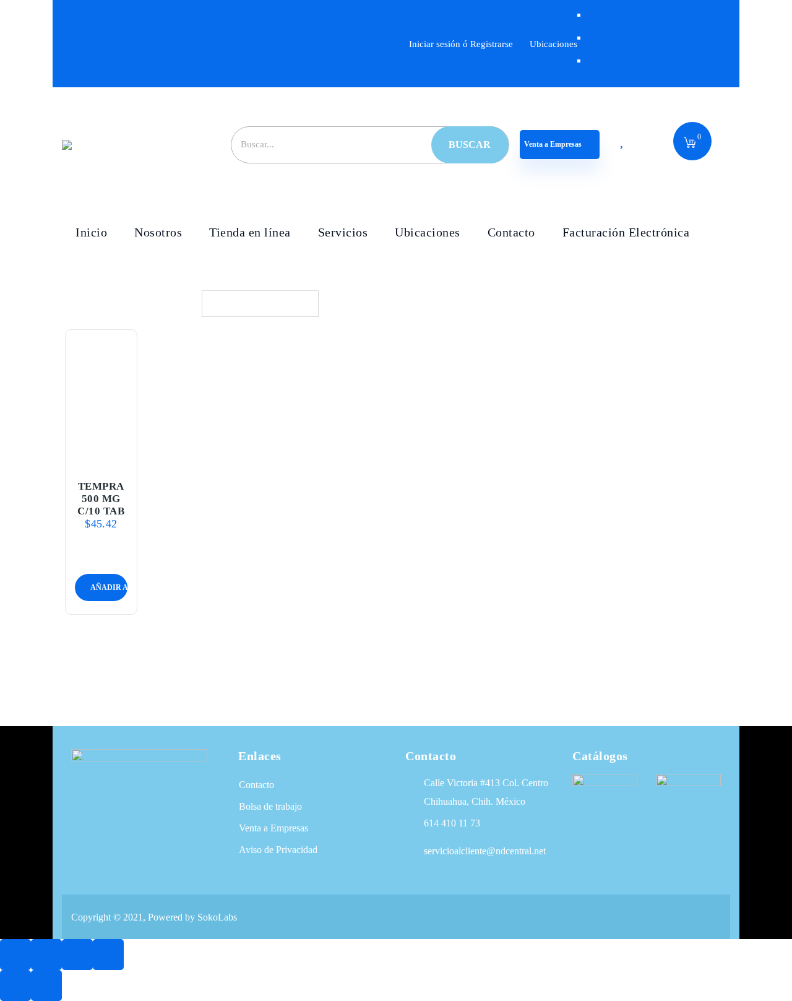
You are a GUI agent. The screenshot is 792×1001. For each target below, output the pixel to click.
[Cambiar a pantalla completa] (46, 954)
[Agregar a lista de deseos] (115, 427)
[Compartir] (77, 954)
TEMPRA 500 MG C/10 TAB (100, 498)
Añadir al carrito (86, 427)
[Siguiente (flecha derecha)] (46, 985)
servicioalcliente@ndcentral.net (485, 851)
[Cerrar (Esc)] (108, 954)
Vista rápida (101, 456)
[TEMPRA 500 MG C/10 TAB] (101, 397)
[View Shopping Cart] (690, 143)
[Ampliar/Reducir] (15, 954)
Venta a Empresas (553, 144)
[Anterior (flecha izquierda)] (15, 985)
